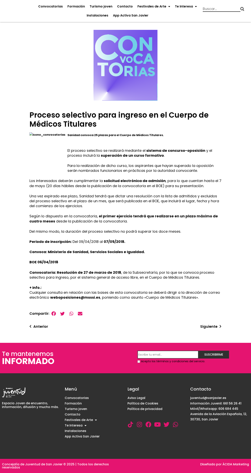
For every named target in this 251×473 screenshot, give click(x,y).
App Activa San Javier (130, 15)
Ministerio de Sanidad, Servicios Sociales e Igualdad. (96, 251)
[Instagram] (139, 424)
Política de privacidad (144, 409)
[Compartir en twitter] (62, 313)
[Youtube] (157, 424)
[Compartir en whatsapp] (71, 313)
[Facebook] (148, 424)
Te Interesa (184, 6)
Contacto (125, 6)
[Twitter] (166, 424)
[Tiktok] (130, 424)
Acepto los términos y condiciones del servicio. (173, 361)
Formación (76, 6)
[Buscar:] (221, 9)
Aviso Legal (136, 398)
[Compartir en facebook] (53, 313)
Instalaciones (97, 15)
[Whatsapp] (175, 424)
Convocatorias (50, 6)
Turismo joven (101, 6)
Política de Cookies (142, 403)
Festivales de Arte (151, 6)
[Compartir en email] (80, 313)
